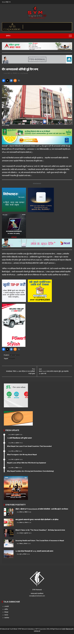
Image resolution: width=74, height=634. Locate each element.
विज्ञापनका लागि (69, 629)
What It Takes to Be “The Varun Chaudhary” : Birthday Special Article (40, 530)
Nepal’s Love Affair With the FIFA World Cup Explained (26, 463)
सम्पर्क (63, 629)
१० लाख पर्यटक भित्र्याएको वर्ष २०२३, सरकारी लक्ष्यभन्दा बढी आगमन (34, 551)
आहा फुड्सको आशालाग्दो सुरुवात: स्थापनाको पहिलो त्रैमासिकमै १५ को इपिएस (36, 519)
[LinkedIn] (11, 80)
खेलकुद (6, 612)
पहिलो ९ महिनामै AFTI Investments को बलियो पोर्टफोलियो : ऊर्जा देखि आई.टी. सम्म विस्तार (41, 509)
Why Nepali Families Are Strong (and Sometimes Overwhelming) (30, 471)
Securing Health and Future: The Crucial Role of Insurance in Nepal (39, 540)
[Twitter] (7, 80)
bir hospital (11, 358)
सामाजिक (6, 618)
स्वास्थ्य (17, 355)
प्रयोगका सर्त (37, 631)
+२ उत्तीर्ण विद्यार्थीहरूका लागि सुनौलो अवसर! (19, 438)
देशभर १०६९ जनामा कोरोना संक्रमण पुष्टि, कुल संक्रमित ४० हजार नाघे (54, 371)
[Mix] (15, 80)
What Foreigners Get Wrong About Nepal (22, 454)
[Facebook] (3, 80)
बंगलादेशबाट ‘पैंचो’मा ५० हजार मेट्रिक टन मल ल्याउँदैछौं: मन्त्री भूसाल (20, 371)
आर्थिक (6, 609)
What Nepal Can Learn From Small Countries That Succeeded (29, 446)
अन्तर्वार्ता (6, 606)
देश (10, 355)
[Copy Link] (19, 80)
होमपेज (8, 36)
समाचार (13, 355)
